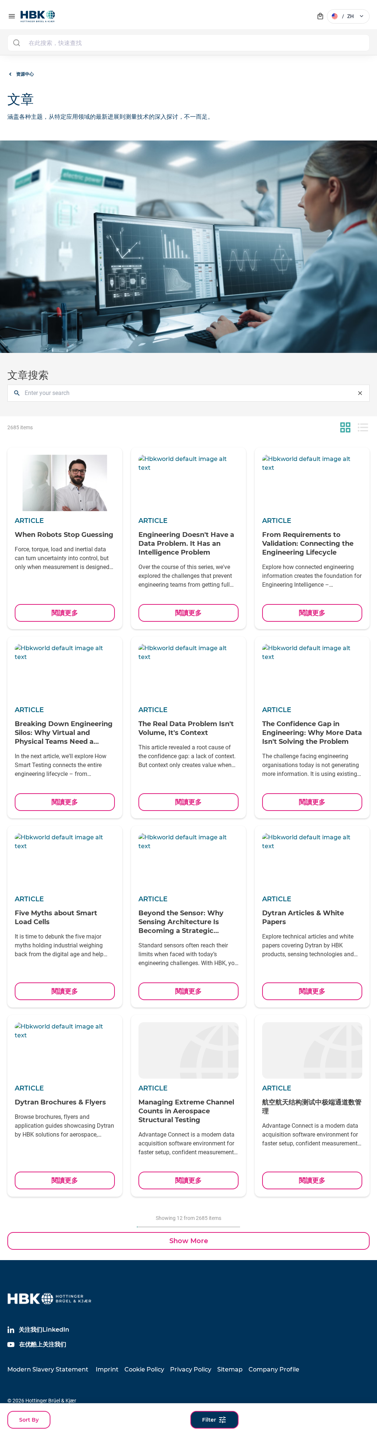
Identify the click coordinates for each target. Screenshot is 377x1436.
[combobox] (188, 42)
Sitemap (230, 1369)
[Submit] (16, 43)
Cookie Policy (144, 1369)
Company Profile (274, 1369)
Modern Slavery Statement (47, 1369)
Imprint (107, 1369)
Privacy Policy (190, 1369)
